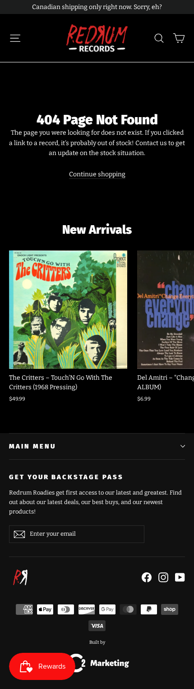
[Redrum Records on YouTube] (180, 577)
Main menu (32, 446)
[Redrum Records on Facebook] (147, 577)
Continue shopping (97, 174)
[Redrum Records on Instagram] (163, 577)
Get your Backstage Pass (66, 477)
